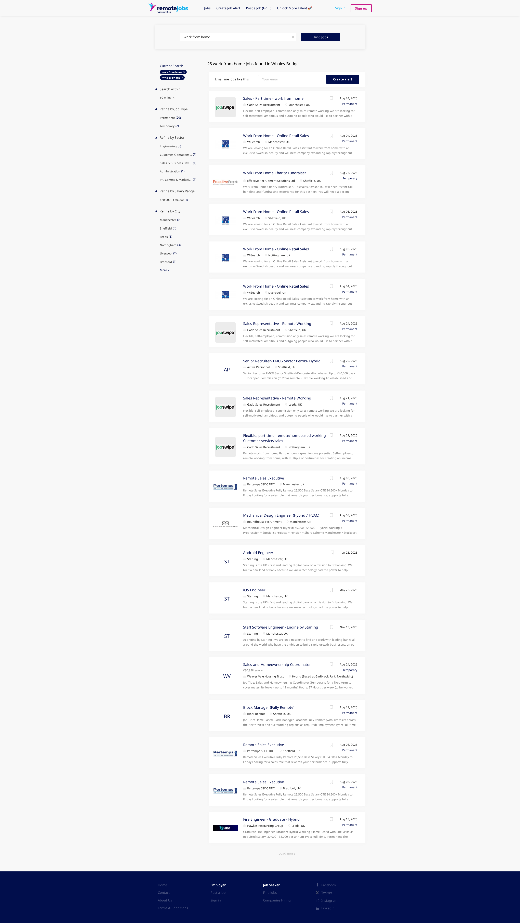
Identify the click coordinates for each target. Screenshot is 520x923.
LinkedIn (328, 908)
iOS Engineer (254, 590)
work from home (172, 72)
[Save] (331, 98)
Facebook (328, 885)
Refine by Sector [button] (172, 137)
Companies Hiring (277, 900)
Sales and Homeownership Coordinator (277, 664)
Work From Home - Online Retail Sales (276, 135)
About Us (165, 900)
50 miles (166, 98)
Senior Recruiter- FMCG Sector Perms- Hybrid (282, 360)
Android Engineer (258, 552)
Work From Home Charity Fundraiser (274, 172)
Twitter (326, 893)
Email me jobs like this (232, 79)
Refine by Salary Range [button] (177, 191)
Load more (287, 853)
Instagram (329, 900)
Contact (164, 892)
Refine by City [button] (169, 211)
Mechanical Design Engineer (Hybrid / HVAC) (281, 515)
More (163, 270)
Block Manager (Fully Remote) (268, 707)
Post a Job (218, 892)
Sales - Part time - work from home (273, 98)
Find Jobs (320, 37)
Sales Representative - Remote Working (277, 323)
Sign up (361, 8)
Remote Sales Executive (263, 478)
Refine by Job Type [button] (173, 109)
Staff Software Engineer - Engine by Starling (280, 627)
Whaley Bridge (171, 77)
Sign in (340, 8)
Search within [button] (170, 89)
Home (162, 885)
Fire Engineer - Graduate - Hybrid (271, 819)
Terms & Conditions (173, 908)
